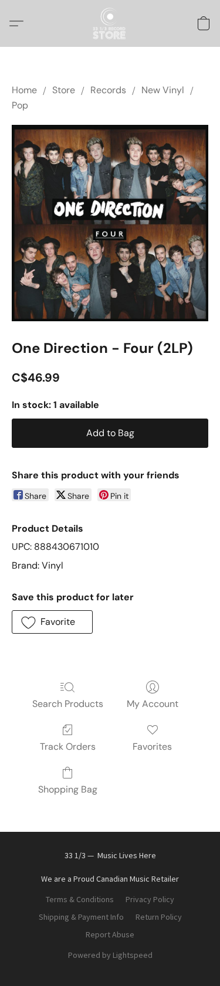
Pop (20, 105)
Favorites (152, 746)
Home (24, 90)
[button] (110, 23)
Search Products (67, 704)
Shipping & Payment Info (81, 917)
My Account (152, 704)
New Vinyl (162, 90)
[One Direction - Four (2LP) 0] (110, 223)
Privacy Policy (150, 899)
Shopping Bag (67, 789)
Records (108, 90)
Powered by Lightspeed (110, 955)
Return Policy (159, 917)
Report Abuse (110, 934)
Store (63, 90)
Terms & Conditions (80, 899)
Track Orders (68, 746)
